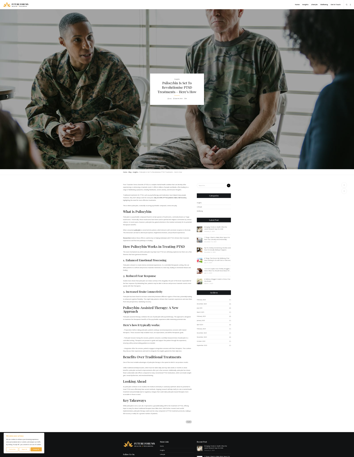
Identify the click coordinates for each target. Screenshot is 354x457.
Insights (177, 79)
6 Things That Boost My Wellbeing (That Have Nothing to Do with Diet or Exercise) (217, 259)
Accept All (36, 449)
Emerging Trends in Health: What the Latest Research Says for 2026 (215, 228)
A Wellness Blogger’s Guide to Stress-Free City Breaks (217, 280)
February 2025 (201, 316)
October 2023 (201, 341)
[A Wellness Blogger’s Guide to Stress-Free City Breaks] (199, 281)
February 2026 (201, 300)
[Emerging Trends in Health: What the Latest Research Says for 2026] (199, 229)
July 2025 (199, 308)
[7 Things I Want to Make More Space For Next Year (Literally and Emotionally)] (199, 239)
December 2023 (202, 333)
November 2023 (202, 337)
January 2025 (201, 320)
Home (125, 172)
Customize (12, 449)
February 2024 (201, 329)
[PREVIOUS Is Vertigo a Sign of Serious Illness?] (344, 185)
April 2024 (200, 324)
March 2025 (200, 312)
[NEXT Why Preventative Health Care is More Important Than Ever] (344, 191)
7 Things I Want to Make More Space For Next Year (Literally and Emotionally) (217, 238)
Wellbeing (200, 211)
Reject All (24, 449)
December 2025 (202, 304)
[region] (24, 443)
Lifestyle (199, 207)
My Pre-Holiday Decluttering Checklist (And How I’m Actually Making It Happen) (217, 249)
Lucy (170, 98)
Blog (130, 172)
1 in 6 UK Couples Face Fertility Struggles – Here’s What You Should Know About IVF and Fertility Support (217, 270)
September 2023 (202, 345)
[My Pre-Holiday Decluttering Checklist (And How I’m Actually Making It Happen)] (199, 250)
